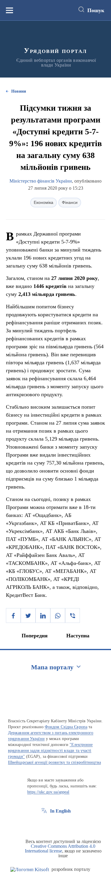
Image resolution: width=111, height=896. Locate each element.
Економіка (43, 202)
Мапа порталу (52, 667)
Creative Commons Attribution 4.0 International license (60, 848)
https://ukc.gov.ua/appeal (48, 792)
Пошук (95, 10)
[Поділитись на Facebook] (13, 615)
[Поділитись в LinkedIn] (43, 615)
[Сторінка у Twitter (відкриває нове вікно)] (55, 824)
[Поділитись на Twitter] (28, 615)
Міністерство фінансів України (40, 180)
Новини (18, 91)
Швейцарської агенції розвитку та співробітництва (54, 762)
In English (60, 810)
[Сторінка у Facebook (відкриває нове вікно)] (44, 824)
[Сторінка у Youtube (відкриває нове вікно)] (66, 824)
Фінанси (70, 202)
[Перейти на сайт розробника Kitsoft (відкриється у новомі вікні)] (30, 869)
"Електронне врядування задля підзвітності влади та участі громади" (50, 750)
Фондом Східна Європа (66, 727)
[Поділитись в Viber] (72, 615)
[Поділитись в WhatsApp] (58, 615)
